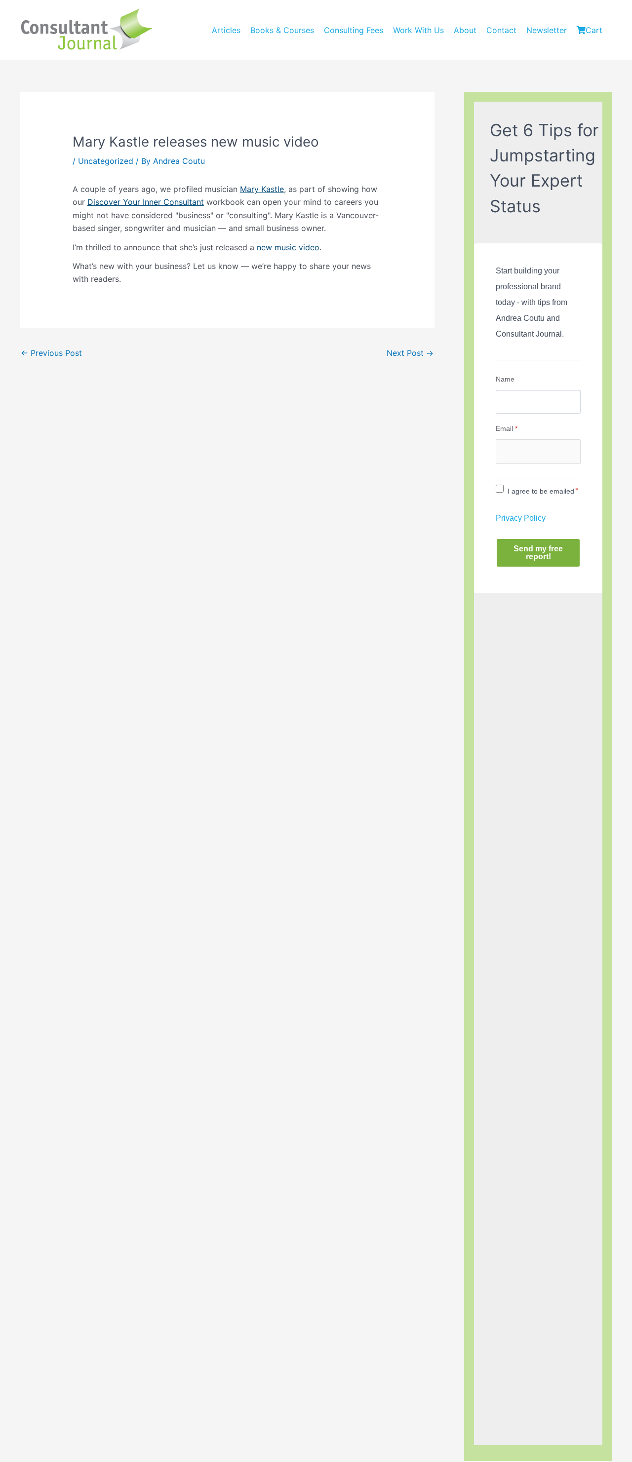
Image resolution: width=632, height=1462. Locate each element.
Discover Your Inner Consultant (145, 202)
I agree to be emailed (541, 491)
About (465, 30)
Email (506, 428)
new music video (288, 247)
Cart (594, 30)
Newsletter (546, 30)
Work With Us (418, 30)
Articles (226, 30)
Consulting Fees (353, 30)
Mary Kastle (262, 189)
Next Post (410, 353)
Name (505, 379)
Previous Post (51, 353)
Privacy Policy (521, 518)
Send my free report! (538, 552)
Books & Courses (282, 30)
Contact (501, 30)
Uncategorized (105, 161)
